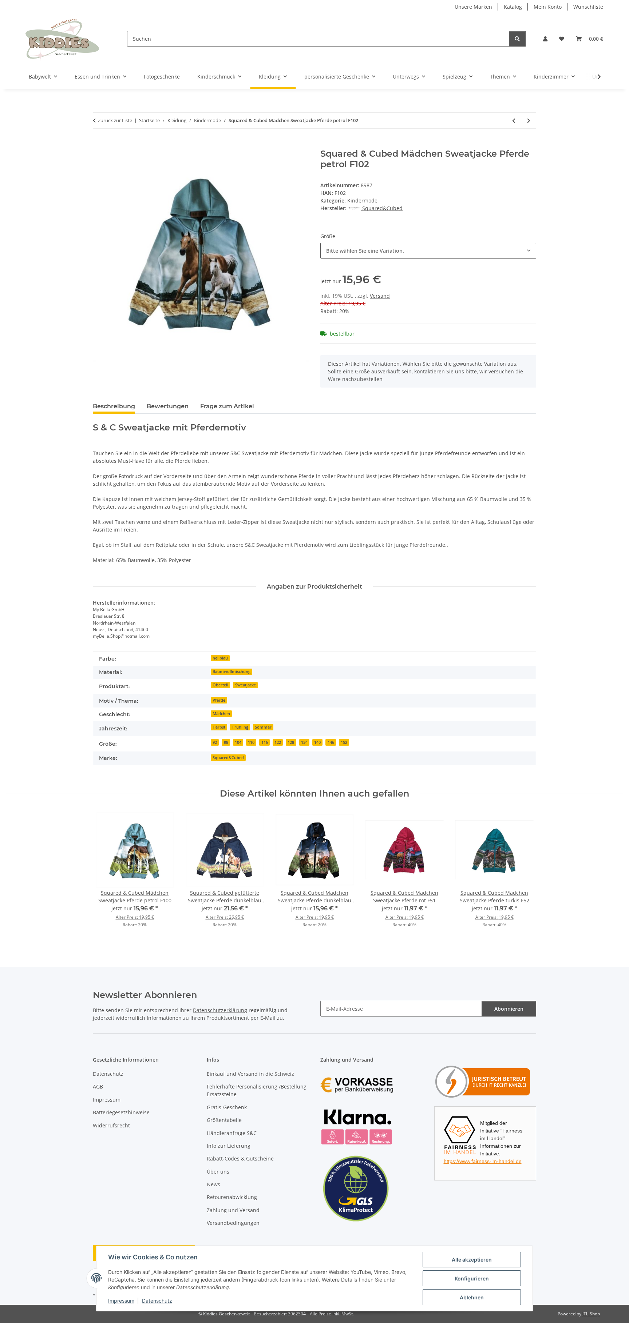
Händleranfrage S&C (232, 1133)
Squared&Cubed (228, 757)
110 (251, 742)
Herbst (219, 727)
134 (304, 742)
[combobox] (428, 250)
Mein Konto (548, 6)
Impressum (121, 1301)
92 (215, 742)
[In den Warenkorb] (98, 145)
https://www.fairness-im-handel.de (483, 1161)
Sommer (263, 727)
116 (264, 742)
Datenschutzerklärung (220, 1010)
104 (238, 742)
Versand (380, 295)
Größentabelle (224, 1119)
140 (317, 742)
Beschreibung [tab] (114, 406)
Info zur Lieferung (228, 1145)
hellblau (220, 658)
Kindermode (362, 200)
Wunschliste (588, 6)
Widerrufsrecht (111, 1125)
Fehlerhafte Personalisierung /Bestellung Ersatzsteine (256, 1090)
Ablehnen (472, 1297)
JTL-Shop (591, 1314)
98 (226, 742)
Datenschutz (157, 1301)
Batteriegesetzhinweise (121, 1112)
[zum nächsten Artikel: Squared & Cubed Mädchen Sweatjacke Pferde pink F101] (528, 120)
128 (291, 742)
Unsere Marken (473, 6)
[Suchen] (517, 39)
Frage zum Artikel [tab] (227, 406)
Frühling (240, 727)
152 (344, 742)
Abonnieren (508, 1008)
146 (331, 742)
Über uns (218, 1171)
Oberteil (220, 684)
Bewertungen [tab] (168, 406)
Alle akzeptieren (472, 1259)
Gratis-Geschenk (227, 1107)
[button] (545, 38)
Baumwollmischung (231, 671)
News (213, 1184)
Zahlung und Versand (233, 1210)
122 (277, 742)
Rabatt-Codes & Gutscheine (240, 1158)
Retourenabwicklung (232, 1197)
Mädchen (221, 713)
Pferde (219, 700)
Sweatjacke (245, 684)
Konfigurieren (472, 1278)
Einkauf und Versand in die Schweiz (250, 1073)
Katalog (513, 6)
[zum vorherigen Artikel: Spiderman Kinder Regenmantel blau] (513, 120)
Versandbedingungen (233, 1222)
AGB (98, 1086)
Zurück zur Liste (115, 120)
